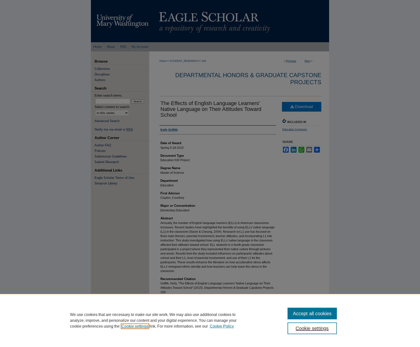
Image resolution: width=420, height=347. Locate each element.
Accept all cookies (312, 313)
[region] (210, 320)
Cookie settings (135, 326)
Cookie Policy (222, 326)
